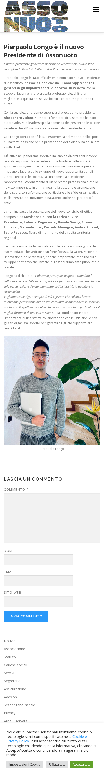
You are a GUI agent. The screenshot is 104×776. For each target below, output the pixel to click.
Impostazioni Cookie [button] (24, 764)
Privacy (9, 712)
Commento (16, 489)
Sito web (12, 592)
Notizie (9, 640)
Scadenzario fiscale (19, 705)
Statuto (10, 657)
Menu (95, 9)
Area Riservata (16, 721)
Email (9, 571)
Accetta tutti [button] (81, 764)
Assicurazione (15, 689)
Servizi (9, 672)
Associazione (14, 648)
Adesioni (11, 697)
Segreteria (12, 680)
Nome (9, 550)
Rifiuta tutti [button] (57, 764)
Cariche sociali (15, 665)
